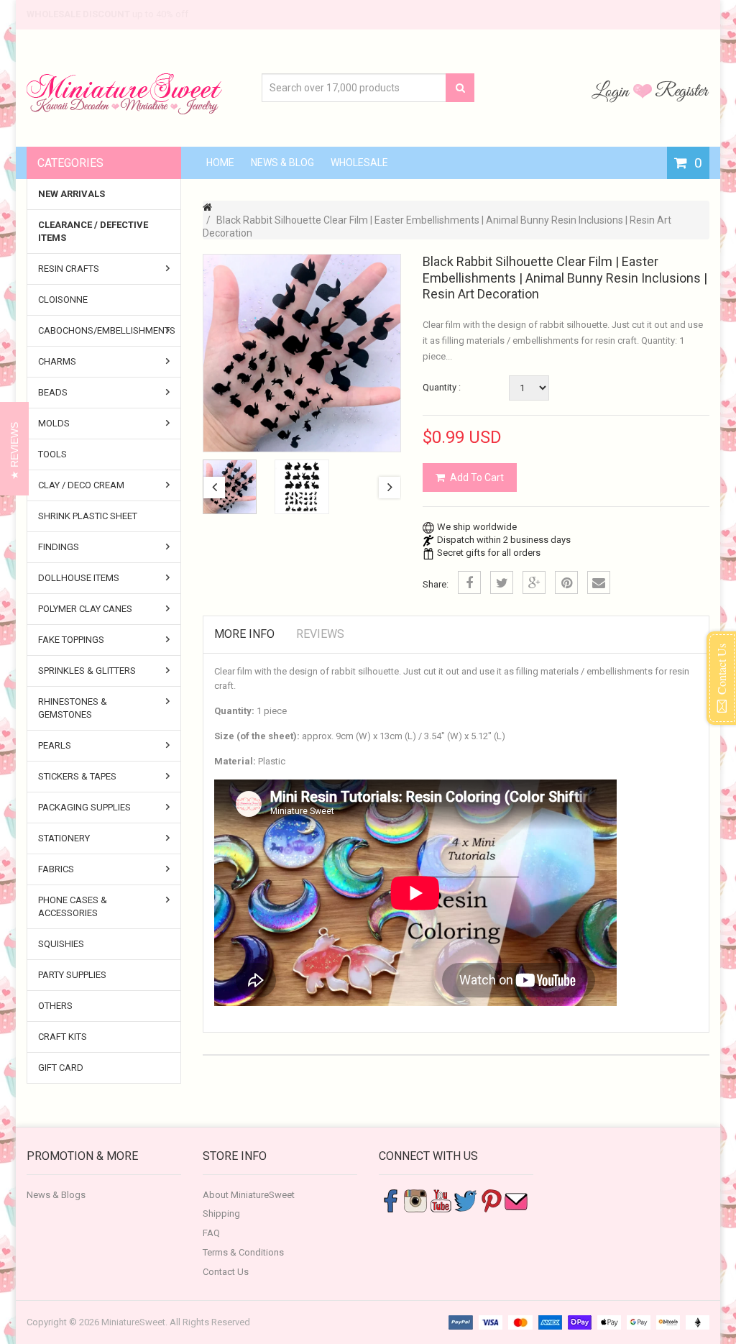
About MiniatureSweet (249, 1194)
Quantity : (442, 387)
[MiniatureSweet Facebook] (390, 1199)
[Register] (682, 90)
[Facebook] (469, 582)
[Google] (534, 582)
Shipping (221, 1213)
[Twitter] (501, 582)
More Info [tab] (244, 634)
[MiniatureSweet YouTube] (440, 1199)
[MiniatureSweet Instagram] (415, 1199)
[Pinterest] (566, 582)
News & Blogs (56, 1194)
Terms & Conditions (243, 1252)
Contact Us (226, 1271)
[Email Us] (516, 1199)
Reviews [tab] (320, 634)
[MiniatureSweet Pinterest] (490, 1199)
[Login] (612, 90)
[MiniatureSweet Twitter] (465, 1199)
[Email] (598, 582)
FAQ (211, 1233)
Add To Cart (477, 477)
